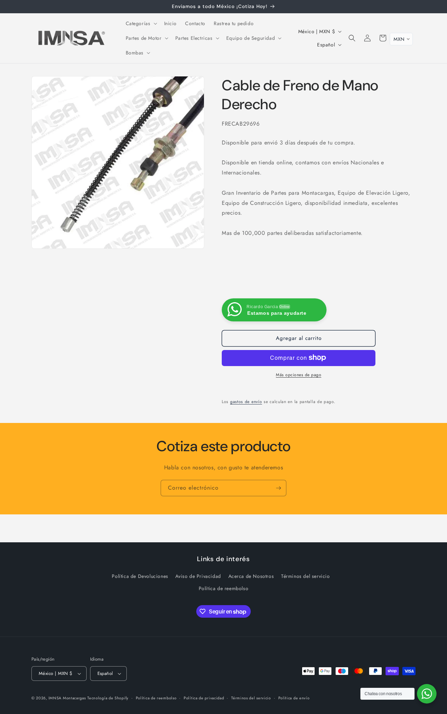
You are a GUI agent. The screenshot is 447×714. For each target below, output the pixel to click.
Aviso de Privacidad (198, 576)
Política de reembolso (224, 588)
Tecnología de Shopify (108, 698)
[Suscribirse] (278, 488)
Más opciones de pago (298, 374)
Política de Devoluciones (140, 576)
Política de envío (294, 698)
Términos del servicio (305, 576)
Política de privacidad (204, 698)
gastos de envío (246, 401)
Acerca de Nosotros (251, 576)
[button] (141, 23)
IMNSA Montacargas (67, 698)
